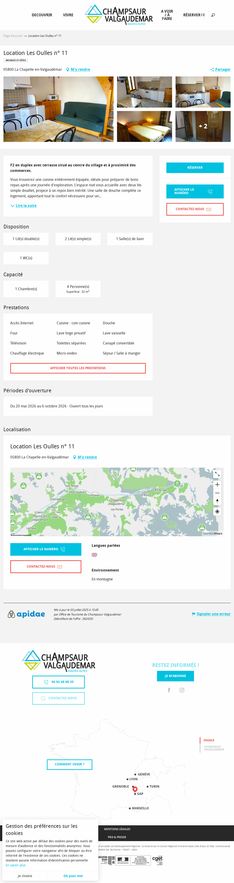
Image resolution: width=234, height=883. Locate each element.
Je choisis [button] (25, 876)
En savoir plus (16, 865)
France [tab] (209, 740)
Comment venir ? (69, 764)
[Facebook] (169, 690)
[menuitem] (43, 15)
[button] (213, 15)
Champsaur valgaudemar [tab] (214, 748)
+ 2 (203, 126)
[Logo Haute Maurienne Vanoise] (58, 661)
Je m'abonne (175, 676)
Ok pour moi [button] (73, 876)
